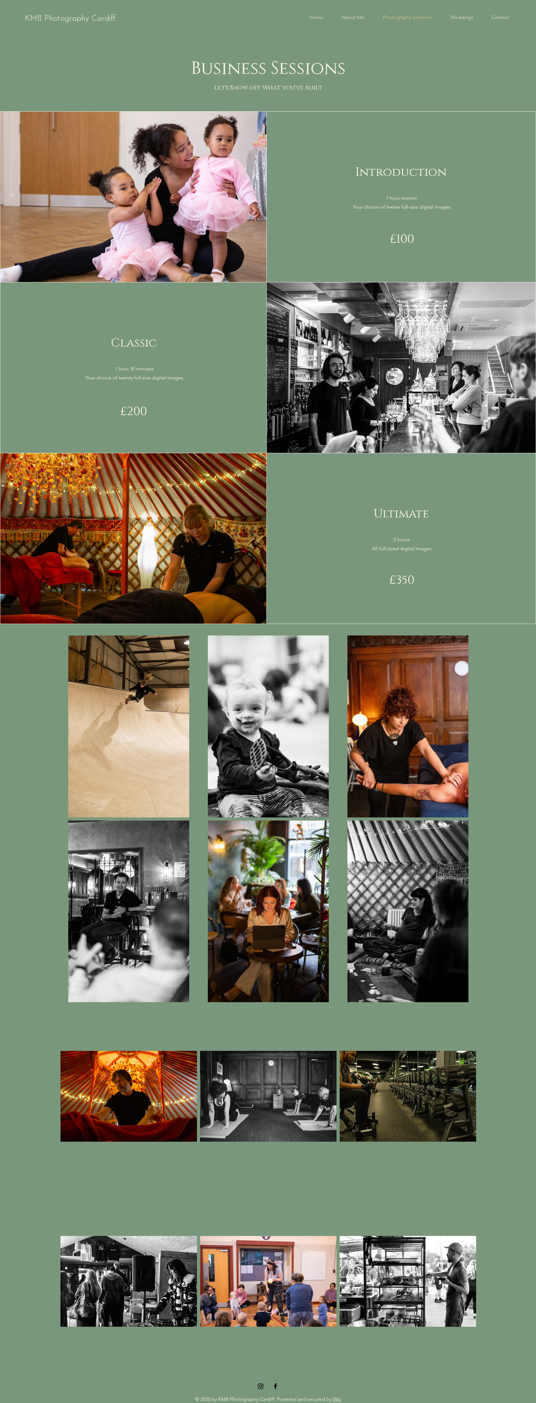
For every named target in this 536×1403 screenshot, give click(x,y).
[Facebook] (275, 1386)
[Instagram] (260, 1386)
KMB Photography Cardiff (70, 19)
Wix (337, 1399)
